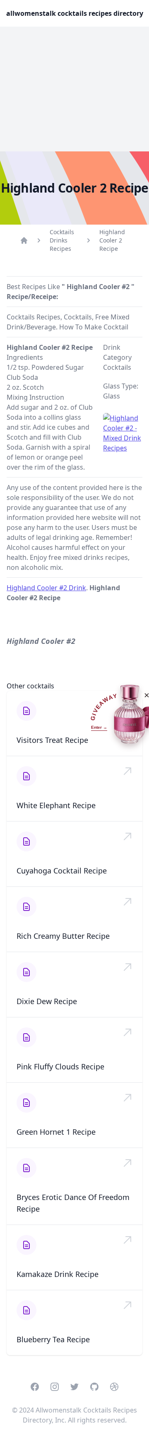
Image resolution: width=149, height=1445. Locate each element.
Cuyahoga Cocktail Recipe (62, 871)
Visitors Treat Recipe (52, 740)
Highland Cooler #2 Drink (46, 587)
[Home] (24, 240)
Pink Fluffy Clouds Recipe (60, 1066)
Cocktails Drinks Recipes (62, 240)
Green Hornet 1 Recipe (56, 1132)
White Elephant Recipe (56, 805)
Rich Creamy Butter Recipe (63, 936)
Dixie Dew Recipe (47, 1001)
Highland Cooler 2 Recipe (112, 240)
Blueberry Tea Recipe (53, 1339)
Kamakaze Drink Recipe (58, 1274)
